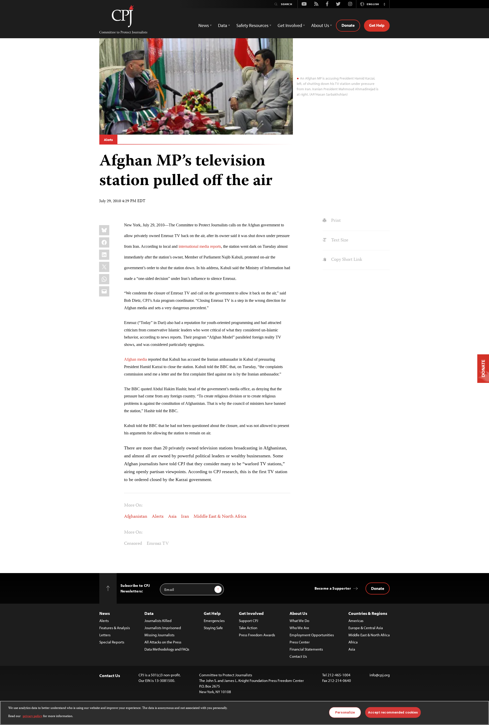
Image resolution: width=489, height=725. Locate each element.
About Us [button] (320, 25)
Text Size (339, 240)
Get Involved (251, 613)
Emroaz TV (158, 544)
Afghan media (135, 359)
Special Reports (111, 642)
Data (149, 613)
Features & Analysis (114, 627)
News (104, 613)
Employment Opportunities (312, 634)
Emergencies (214, 620)
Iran (185, 517)
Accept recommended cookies (393, 712)
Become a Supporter (333, 588)
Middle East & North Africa (220, 517)
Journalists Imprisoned (162, 627)
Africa (353, 642)
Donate (348, 25)
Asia (172, 517)
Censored (133, 544)
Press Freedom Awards (257, 634)
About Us (298, 613)
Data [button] (222, 25)
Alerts (108, 139)
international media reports (200, 246)
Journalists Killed (157, 620)
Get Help (377, 25)
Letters (105, 634)
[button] (384, 4)
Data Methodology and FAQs (166, 649)
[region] (244, 713)
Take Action (248, 627)
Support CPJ (248, 620)
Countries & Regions (367, 613)
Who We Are (299, 627)
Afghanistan (135, 517)
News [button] (203, 25)
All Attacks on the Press (162, 642)
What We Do (299, 620)
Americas (355, 620)
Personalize (345, 712)
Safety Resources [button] (252, 25)
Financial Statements (306, 649)
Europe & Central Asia (365, 627)
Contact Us (298, 656)
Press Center (300, 642)
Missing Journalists (159, 634)
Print (335, 221)
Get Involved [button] (290, 25)
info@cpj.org (380, 674)
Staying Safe (213, 627)
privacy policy (32, 716)
